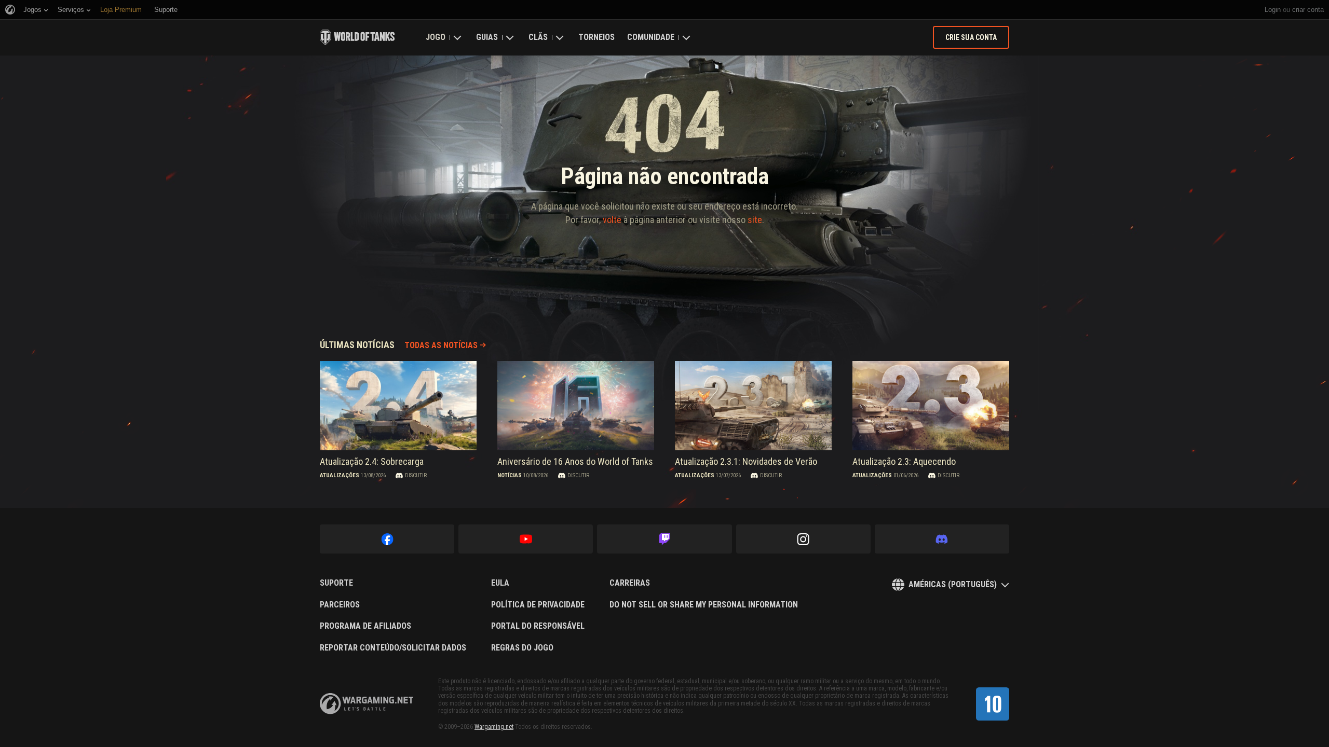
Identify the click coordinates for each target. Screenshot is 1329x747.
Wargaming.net (493, 726)
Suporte (336, 583)
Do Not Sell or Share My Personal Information (703, 605)
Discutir (416, 475)
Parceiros (340, 605)
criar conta (1308, 9)
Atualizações (339, 475)
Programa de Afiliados (365, 626)
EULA (500, 583)
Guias (487, 37)
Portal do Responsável (538, 626)
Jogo (435, 37)
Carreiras (629, 583)
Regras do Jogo (522, 648)
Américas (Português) (952, 584)
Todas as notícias (441, 345)
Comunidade (650, 37)
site (755, 219)
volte (612, 219)
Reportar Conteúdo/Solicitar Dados (393, 648)
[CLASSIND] (992, 704)
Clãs (538, 37)
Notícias (509, 475)
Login (1273, 9)
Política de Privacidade (538, 605)
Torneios (596, 37)
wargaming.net (366, 703)
